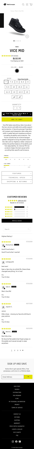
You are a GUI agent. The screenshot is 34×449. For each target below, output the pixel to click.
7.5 (11, 82)
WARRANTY (17, 423)
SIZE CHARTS (17, 432)
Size (9, 78)
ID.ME (17, 398)
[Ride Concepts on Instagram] (13, 441)
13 (27, 92)
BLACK (17, 71)
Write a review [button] (17, 221)
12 (14, 92)
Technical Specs (17, 177)
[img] (6, 242)
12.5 (21, 92)
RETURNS (17, 417)
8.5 (22, 82)
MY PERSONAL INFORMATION (17, 401)
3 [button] (17, 350)
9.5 (7, 87)
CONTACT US (17, 414)
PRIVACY (17, 404)
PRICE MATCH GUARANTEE (17, 426)
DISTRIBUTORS (17, 392)
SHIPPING (17, 420)
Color (17, 67)
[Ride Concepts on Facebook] (16, 441)
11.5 (8, 92)
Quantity (17, 104)
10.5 (20, 87)
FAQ (17, 435)
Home (12, 11)
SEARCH (17, 389)
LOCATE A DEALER (17, 429)
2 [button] (14, 350)
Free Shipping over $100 (17, 61)
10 (14, 87)
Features (17, 173)
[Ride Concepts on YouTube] (20, 441)
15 (20, 97)
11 (27, 87)
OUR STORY (17, 386)
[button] (6, 56)
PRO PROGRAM (17, 395)
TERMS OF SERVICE (17, 407)
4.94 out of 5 (22, 200)
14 (14, 97)
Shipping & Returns (17, 181)
